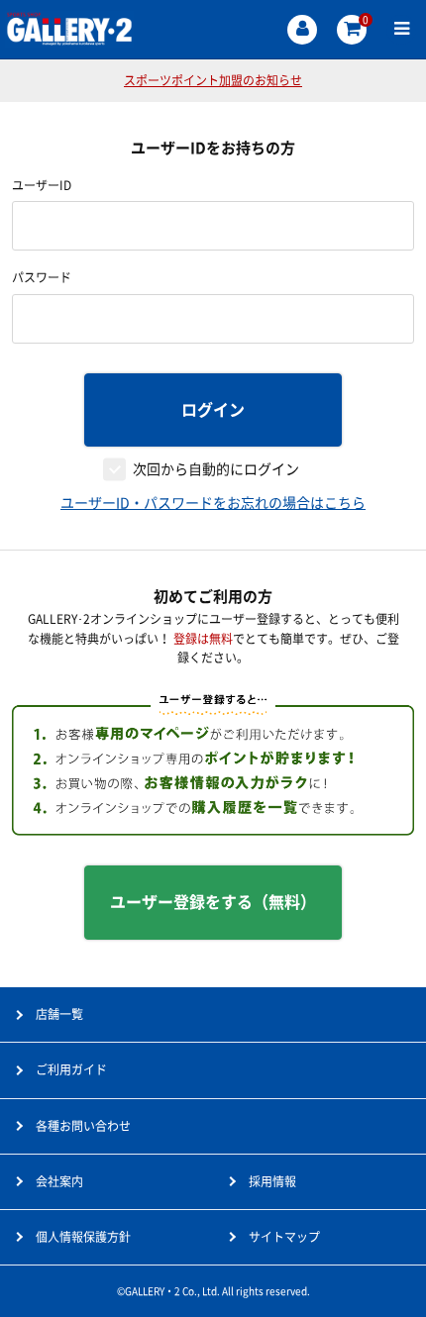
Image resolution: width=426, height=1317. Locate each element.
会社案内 (59, 1181)
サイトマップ (284, 1237)
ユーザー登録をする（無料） (213, 902)
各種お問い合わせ (83, 1126)
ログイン (213, 410)
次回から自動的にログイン (216, 469)
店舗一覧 (59, 1014)
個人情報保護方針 (83, 1237)
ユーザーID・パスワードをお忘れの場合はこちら (213, 503)
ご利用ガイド (71, 1069)
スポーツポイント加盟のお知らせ (213, 80)
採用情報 (272, 1181)
